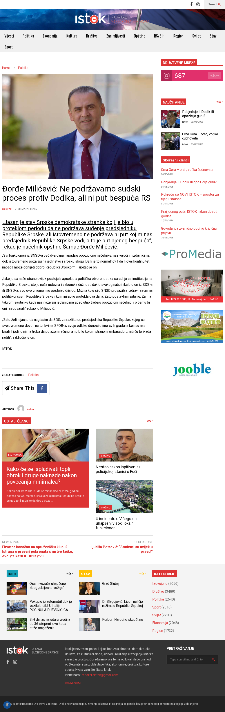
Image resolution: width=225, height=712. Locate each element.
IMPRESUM (73, 683)
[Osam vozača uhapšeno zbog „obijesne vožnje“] (17, 588)
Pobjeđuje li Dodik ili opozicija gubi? (198, 114)
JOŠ (149, 421)
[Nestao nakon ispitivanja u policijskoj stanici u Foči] (124, 445)
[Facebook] (191, 4)
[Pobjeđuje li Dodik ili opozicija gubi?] (170, 119)
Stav (213, 36)
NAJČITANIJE (174, 102)
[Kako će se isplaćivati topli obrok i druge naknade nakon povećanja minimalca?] (45, 445)
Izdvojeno (159, 583)
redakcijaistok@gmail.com (100, 675)
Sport (8, 47)
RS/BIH (159, 36)
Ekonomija (50, 36)
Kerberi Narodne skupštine (122, 619)
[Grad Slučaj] (89, 588)
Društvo (92, 36)
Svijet (196, 36)
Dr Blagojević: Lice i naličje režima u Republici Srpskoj (123, 603)
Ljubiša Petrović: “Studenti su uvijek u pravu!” (121, 549)
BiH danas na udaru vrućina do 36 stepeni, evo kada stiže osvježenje (49, 623)
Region (178, 36)
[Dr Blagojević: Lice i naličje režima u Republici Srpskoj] (89, 606)
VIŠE (219, 102)
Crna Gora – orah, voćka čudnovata (187, 170)
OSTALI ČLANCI (16, 421)
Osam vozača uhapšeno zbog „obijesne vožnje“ (47, 585)
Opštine (139, 36)
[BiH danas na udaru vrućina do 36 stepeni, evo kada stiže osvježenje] (17, 624)
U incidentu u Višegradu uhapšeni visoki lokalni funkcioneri (116, 523)
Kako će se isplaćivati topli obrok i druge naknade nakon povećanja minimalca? (42, 475)
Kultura (71, 36)
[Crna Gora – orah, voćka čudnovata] (170, 141)
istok (8, 209)
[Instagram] (198, 4)
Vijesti (9, 36)
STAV (85, 574)
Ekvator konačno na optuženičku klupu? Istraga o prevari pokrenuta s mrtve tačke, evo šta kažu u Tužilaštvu (37, 551)
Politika (28, 36)
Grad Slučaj (110, 583)
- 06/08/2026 (196, 121)
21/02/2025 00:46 (26, 209)
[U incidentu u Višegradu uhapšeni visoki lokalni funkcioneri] (124, 496)
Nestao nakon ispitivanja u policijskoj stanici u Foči (119, 469)
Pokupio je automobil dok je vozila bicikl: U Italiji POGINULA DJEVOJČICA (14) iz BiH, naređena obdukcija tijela (50, 609)
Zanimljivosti (115, 36)
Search (213, 4)
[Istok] (112, 19)
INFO (12, 574)
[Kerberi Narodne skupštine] (89, 624)
